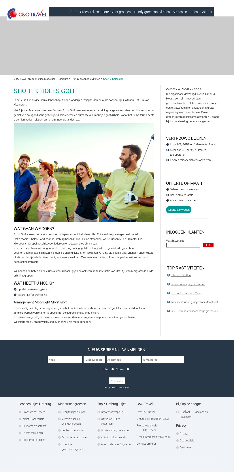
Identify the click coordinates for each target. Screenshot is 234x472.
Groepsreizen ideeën (33, 412)
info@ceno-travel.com (157, 437)
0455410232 (161, 418)
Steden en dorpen (185, 12)
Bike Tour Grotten (181, 275)
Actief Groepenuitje (33, 419)
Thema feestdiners (33, 433)
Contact (206, 12)
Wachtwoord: (175, 240)
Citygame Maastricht (34, 426)
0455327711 (150, 430)
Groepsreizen (89, 12)
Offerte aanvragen (179, 209)
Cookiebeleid (187, 440)
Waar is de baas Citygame (116, 444)
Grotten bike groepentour (115, 430)
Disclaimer (186, 447)
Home (72, 12)
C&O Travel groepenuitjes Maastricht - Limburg (41, 78)
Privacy (184, 433)
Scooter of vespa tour (113, 412)
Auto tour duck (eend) (113, 437)
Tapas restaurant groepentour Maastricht (194, 302)
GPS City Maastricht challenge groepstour (194, 311)
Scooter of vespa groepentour (188, 284)
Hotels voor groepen (116, 12)
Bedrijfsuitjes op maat (74, 412)
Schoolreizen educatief (74, 437)
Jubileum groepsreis (73, 430)
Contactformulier (146, 443)
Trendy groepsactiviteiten (152, 12)
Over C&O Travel (146, 412)
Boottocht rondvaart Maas (186, 293)
